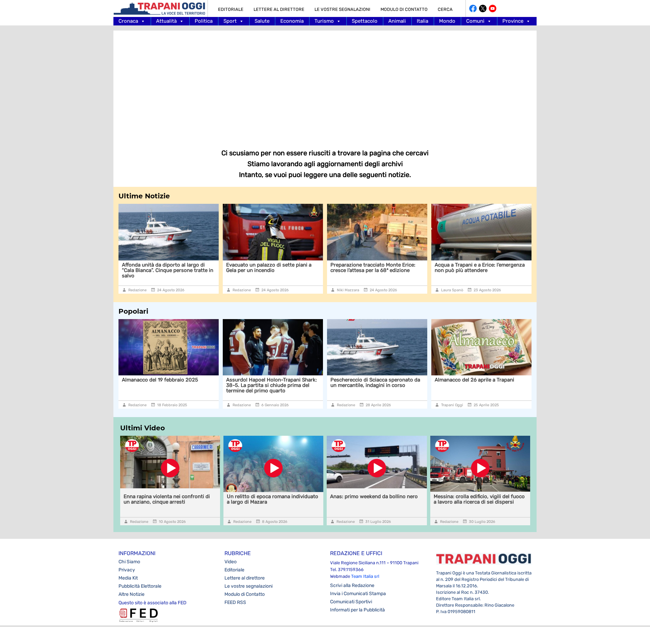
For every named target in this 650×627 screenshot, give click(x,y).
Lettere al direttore (279, 9)
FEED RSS (235, 602)
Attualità (166, 21)
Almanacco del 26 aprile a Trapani (474, 380)
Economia (292, 21)
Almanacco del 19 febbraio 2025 (160, 380)
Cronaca (128, 21)
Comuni (475, 21)
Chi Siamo (129, 562)
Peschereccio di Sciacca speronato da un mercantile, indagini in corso (375, 382)
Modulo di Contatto (404, 9)
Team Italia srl (365, 576)
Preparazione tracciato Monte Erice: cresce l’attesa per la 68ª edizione (372, 267)
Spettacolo (364, 21)
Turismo (324, 21)
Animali (397, 21)
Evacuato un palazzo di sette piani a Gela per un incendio (268, 267)
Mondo (447, 21)
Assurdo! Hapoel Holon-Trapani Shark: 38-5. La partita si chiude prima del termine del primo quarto (271, 385)
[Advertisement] (325, 84)
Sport (230, 21)
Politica (204, 21)
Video (230, 562)
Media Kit (128, 578)
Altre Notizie (131, 594)
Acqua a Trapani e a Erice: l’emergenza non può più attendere (480, 267)
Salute (262, 21)
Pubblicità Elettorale (139, 586)
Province (512, 21)
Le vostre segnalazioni (342, 9)
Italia (422, 21)
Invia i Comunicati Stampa (358, 593)
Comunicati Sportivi (351, 602)
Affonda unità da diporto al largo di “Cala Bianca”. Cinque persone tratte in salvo (167, 270)
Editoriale (230, 9)
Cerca (445, 9)
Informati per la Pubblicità (357, 610)
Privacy (126, 570)
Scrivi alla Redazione (352, 585)
